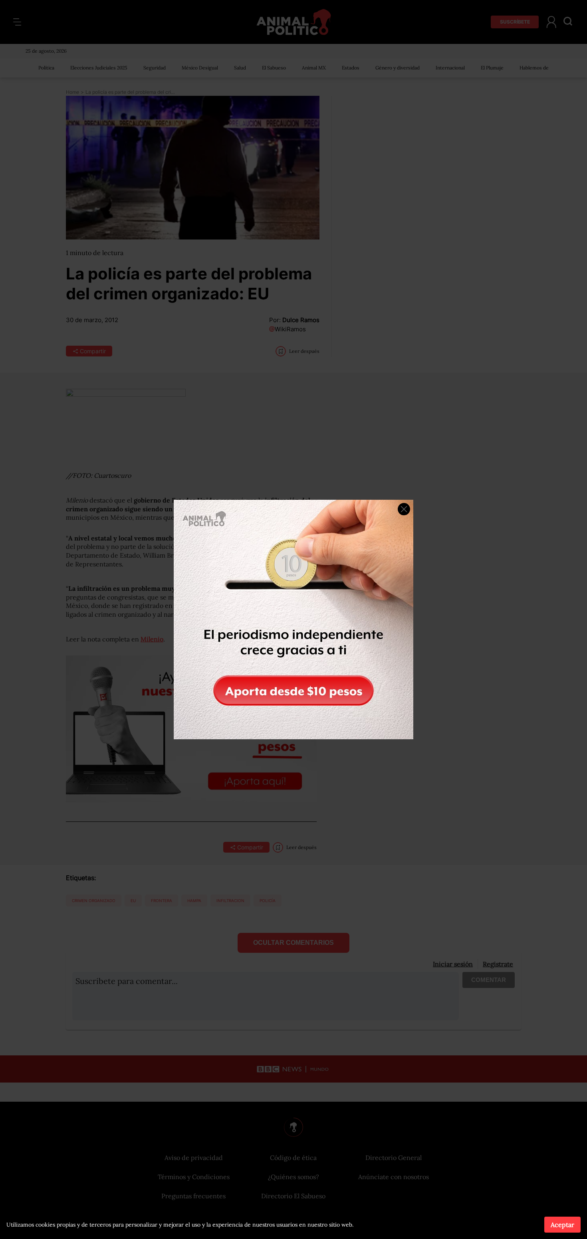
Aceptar (562, 1225)
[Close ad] (404, 509)
